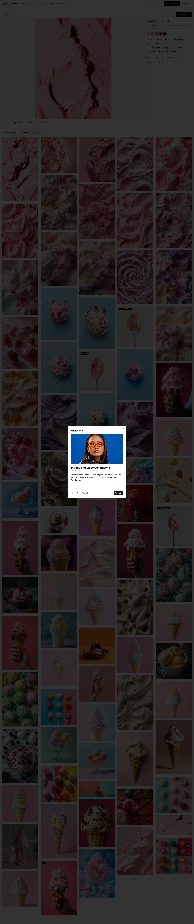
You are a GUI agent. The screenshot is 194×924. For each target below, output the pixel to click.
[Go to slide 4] (98, 461)
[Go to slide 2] (95, 461)
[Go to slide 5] (100, 461)
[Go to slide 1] (93, 461)
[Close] (123, 428)
